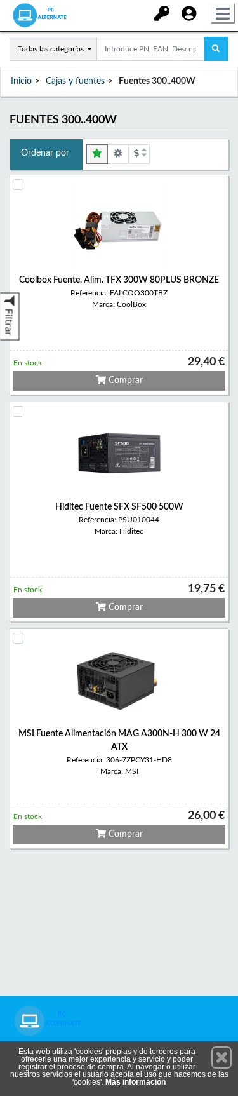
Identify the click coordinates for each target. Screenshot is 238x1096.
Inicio (21, 81)
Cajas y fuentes (75, 81)
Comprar (124, 380)
